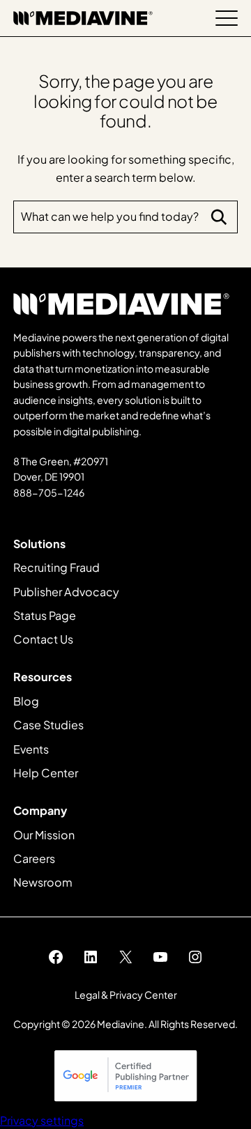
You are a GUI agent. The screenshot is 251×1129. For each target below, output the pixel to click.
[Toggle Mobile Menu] (226, 18)
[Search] (219, 217)
